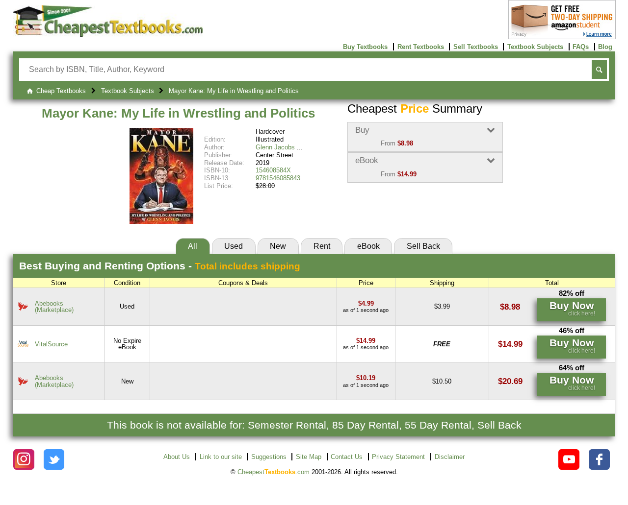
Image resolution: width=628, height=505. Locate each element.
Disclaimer (450, 456)
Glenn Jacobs (275, 147)
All (192, 246)
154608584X (273, 170)
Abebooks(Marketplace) (54, 306)
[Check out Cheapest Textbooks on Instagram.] (23, 459)
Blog (605, 46)
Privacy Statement (398, 456)
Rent (322, 246)
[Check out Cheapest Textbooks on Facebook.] (599, 459)
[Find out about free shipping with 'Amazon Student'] (562, 37)
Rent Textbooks (420, 46)
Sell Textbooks (475, 46)
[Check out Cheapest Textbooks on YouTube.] (568, 459)
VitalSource (51, 344)
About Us (176, 456)
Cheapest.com (273, 472)
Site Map (308, 456)
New (278, 246)
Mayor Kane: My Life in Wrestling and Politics (178, 113)
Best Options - (159, 265)
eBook (368, 246)
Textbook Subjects (535, 46)
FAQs (581, 46)
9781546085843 (278, 178)
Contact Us (347, 456)
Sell (423, 246)
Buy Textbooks (365, 46)
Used (233, 246)
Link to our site (221, 456)
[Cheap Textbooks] (108, 34)
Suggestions (269, 456)
